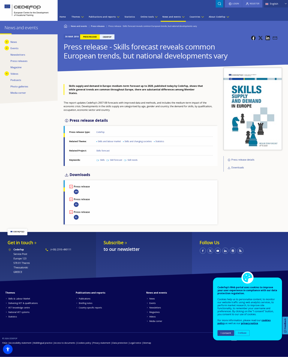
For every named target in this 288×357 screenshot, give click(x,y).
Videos (152, 316)
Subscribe (113, 242)
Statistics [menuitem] (129, 16)
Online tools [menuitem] (147, 16)
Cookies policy (84, 342)
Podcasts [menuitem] (15, 80)
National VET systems (19, 312)
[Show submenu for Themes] (82, 17)
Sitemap (147, 342)
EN (76, 191)
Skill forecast (116, 159)
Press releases (98, 26)
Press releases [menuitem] (18, 61)
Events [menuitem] (14, 48)
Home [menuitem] (63, 16)
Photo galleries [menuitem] (19, 86)
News (152, 298)
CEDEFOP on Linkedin (225, 251)
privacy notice (249, 323)
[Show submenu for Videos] (6, 73)
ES (76, 204)
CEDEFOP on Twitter (210, 251)
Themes (10, 292)
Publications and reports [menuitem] (102, 16)
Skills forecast (103, 150)
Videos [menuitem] (14, 73)
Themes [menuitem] (75, 16)
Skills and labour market (109, 141)
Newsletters (155, 307)
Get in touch (20, 242)
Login (235, 3)
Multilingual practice (42, 342)
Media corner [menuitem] (18, 92)
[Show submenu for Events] (6, 48)
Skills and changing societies (138, 141)
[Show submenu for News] (6, 42)
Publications (84, 298)
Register (254, 3)
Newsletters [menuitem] (17, 54)
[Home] (26, 10)
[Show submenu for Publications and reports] (118, 17)
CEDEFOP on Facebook (203, 251)
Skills (102, 159)
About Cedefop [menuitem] (217, 16)
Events (152, 303)
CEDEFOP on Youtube (218, 251)
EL (76, 217)
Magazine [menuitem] (16, 67)
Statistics (159, 141)
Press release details (242, 159)
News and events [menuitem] (171, 16)
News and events (79, 26)
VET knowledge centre (19, 307)
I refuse (242, 333)
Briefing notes (85, 303)
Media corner (155, 321)
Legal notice (135, 342)
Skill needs (133, 159)
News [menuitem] (13, 42)
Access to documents (64, 342)
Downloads (237, 167)
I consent (226, 333)
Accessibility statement (20, 342)
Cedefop (100, 132)
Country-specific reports (90, 307)
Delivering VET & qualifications (23, 303)
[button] (253, 38)
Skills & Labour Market (19, 298)
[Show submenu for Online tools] (156, 17)
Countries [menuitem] (195, 16)
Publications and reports (90, 292)
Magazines (154, 312)
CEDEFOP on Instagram (233, 251)
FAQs (5, 342)
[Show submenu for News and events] (183, 17)
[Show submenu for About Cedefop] (227, 17)
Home (65, 26)
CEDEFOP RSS (240, 251)
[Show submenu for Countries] (202, 17)
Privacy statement (101, 342)
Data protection (120, 342)
